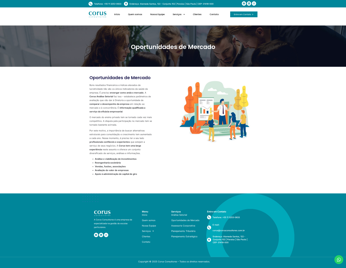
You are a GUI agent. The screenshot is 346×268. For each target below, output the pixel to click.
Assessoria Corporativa (183, 225)
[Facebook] (244, 3)
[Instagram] (254, 3)
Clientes (197, 14)
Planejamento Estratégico (184, 236)
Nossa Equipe (157, 14)
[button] (179, 14)
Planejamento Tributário (183, 231)
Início (117, 14)
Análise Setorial (179, 215)
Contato (214, 14)
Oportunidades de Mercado (185, 220)
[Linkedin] (249, 3)
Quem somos (135, 14)
